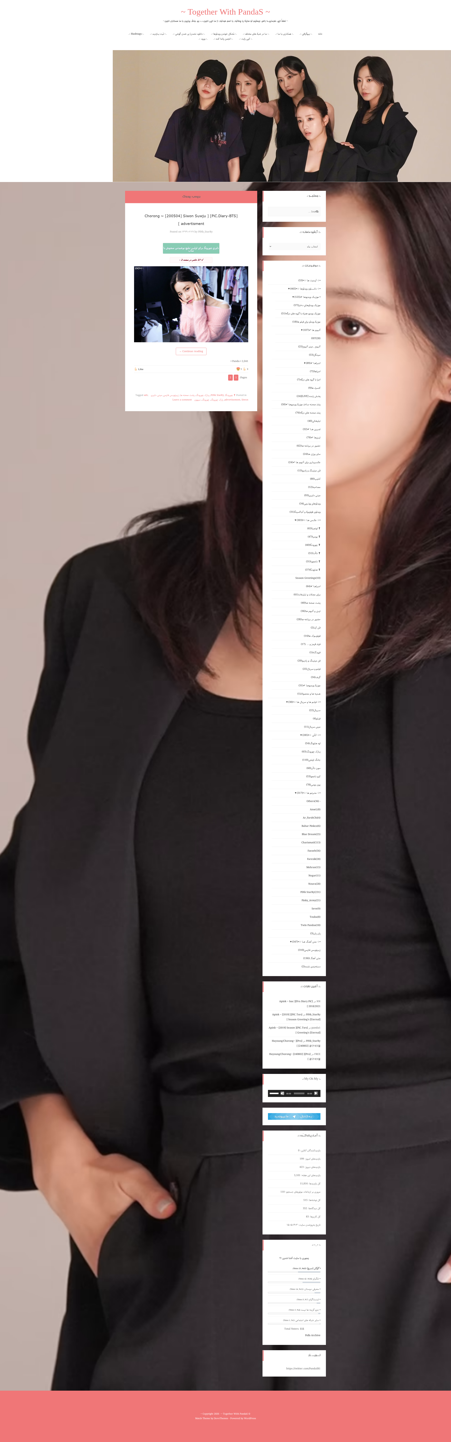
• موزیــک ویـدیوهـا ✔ (307, 297)
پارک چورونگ (217, 400)
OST (315, 338)
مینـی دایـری (156, 395)
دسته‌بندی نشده (311, 966)
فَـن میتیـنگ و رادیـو (309, 471)
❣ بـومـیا (314, 537)
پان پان (315, 933)
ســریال (314, 710)
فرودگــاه (315, 652)
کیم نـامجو (313, 776)
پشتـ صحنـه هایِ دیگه (307, 413)
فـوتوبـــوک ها (312, 636)
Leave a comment (182, 400)
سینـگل (314, 355)
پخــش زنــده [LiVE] (308, 396)
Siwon (245, 400)
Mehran (313, 867)
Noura (314, 884)
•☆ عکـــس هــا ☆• (308, 520)
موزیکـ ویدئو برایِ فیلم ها (306, 322)
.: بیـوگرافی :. (305, 34)
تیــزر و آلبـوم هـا (310, 611)
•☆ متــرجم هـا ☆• (308, 793)
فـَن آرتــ (315, 628)
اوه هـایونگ (312, 743)
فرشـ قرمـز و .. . (310, 644)
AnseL (315, 809)
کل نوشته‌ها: (314, 1200)
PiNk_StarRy (205, 232)
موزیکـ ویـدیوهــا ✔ (309, 685)
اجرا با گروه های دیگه (308, 380)
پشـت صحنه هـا (187, 395)
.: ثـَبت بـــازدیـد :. (158, 34)
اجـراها (315, 371)
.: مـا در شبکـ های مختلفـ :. (256, 34)
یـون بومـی (313, 785)
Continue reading (191, 351)
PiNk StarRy (217, 395)
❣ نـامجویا (313, 561)
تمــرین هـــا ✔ (311, 429)
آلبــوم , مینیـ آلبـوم (309, 347)
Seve (316, 909)
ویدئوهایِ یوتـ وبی (309, 504)
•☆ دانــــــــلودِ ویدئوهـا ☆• (305, 289)
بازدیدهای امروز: (312, 1159)
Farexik (313, 859)
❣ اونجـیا (313, 528)
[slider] (275, 1093)
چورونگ (205, 400)
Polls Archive (312, 1335)
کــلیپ (315, 479)
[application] (294, 1093)
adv (146, 395)
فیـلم (316, 719)
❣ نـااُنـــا (314, 553)
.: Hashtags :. (136, 34)
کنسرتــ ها (314, 388)
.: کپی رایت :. (245, 39)
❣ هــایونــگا (312, 570)
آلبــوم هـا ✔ (311, 330)
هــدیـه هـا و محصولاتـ (308, 694)
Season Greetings (307, 578)
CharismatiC (310, 843)
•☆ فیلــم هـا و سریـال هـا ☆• (304, 702)
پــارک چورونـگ (202, 395)
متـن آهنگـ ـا (311, 958)
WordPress (250, 1418)
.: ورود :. (203, 39)
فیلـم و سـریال (311, 669)
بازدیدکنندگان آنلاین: (309, 1150)
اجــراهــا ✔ (313, 363)
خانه (320, 34)
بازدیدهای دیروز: (312, 1167)
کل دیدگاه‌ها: (313, 1208)
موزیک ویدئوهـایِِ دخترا (307, 305)
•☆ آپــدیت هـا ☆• (309, 280)
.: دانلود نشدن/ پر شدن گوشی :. (189, 34)
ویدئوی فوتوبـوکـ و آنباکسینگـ (305, 512)
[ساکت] (282, 1093)
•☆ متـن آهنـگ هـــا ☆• (306, 942)
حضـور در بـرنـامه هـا (308, 446)
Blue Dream (311, 834)
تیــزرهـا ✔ (313, 437)
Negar (314, 876)
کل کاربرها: (314, 1217)
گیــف (315, 677)
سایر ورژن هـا (311, 454)
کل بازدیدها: (314, 1184)
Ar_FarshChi (311, 818)
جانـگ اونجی (311, 760)
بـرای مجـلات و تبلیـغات (307, 595)
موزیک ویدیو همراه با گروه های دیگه (300, 313)
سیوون (197, 400)
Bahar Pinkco (311, 826)
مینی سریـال (312, 727)
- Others (313, 801)
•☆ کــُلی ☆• (311, 735)
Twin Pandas (310, 925)
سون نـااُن (313, 768)
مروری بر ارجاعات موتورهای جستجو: (302, 1192)
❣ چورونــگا (230, 395)
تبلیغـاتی (314, 421)
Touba (315, 917)
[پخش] (316, 1093)
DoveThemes (221, 1418)
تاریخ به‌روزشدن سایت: (309, 1225)
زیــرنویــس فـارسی (171, 395)
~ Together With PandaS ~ (225, 13)
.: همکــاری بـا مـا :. (284, 34)
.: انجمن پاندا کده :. (223, 39)
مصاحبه (314, 487)
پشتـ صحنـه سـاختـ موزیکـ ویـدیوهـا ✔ (300, 404)
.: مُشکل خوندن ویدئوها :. (224, 34)
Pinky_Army (311, 900)
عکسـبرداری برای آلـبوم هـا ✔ (304, 462)
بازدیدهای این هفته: (310, 1175)
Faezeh (314, 851)
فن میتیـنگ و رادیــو (309, 661)
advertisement (232, 400)
